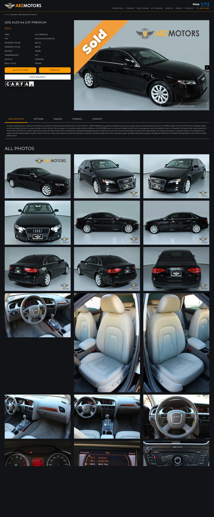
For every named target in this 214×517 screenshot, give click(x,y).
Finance (130, 8)
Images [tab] (58, 119)
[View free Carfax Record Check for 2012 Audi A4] (20, 84)
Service (169, 8)
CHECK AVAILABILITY (37, 77)
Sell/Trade (143, 8)
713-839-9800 (202, 8)
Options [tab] (39, 119)
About (179, 8)
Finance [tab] (77, 119)
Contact (189, 8)
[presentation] (207, 67)
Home (7, 14)
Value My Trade (21, 70)
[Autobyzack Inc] (23, 5)
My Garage (157, 8)
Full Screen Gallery (184, 106)
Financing (55, 70)
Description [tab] (16, 119)
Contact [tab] (97, 119)
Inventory (13, 14)
